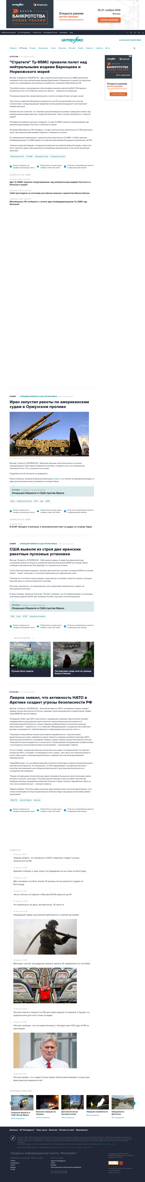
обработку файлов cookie (107, 1144)
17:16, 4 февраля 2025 (26, 57)
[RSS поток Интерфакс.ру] (62, 1172)
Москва (72, 48)
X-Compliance (14, 1163)
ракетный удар (26, 317)
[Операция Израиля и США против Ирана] (22, 1110)
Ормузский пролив (24, 501)
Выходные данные (114, 1170)
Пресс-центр (41, 1130)
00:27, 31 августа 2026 (26, 692)
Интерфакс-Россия (50, 32)
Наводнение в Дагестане (118, 1113)
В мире (33, 48)
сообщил (21, 240)
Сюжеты (99, 48)
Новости (89, 48)
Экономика (43, 48)
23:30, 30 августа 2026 (65, 544)
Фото (107, 48)
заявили (56, 479)
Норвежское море (57, 156)
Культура (62, 48)
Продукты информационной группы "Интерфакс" (43, 1153)
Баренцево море (41, 156)
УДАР (48, 501)
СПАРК (12, 1161)
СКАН (53, 1163)
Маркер (13, 1167)
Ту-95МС (29, 156)
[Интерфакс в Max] (65, 1172)
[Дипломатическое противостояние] (72, 1109)
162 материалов (118, 1118)
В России (23, 48)
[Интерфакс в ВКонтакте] (59, 1172)
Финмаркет (63, 32)
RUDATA (53, 1165)
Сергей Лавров (25, 800)
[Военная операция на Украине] (47, 1109)
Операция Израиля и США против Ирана (38, 396)
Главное (13, 48)
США (12, 616)
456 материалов (92, 1115)
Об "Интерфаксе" (24, 32)
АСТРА (12, 1169)
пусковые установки (37, 616)
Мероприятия (82, 1130)
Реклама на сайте (66, 1130)
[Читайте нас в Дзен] (52, 1172)
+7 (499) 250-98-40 (71, 1147)
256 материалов (67, 1118)
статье (39, 727)
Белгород (14, 317)
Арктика (37, 800)
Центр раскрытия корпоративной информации (66, 1167)
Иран (13, 501)
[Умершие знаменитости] (97, 1109)
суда (41, 501)
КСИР (25, 616)
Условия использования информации (120, 1168)
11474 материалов (43, 1118)
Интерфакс (72, 40)
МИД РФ (14, 800)
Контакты (14, 1130)
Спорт (53, 48)
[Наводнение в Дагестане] (123, 1109)
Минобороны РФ (17, 156)
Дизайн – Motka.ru (114, 1173)
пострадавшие (50, 317)
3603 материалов (18, 1118)
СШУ (36, 501)
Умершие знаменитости (97, 1112)
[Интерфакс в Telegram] (55, 1172)
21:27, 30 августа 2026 (59, 221)
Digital (80, 48)
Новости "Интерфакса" (58, 1161)
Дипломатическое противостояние (69, 1113)
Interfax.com (37, 32)
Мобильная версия (9, 32)
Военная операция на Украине (36, 221)
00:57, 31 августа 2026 (65, 396)
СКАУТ (12, 1165)
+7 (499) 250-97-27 (87, 1147)
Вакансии (53, 1130)
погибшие (38, 317)
